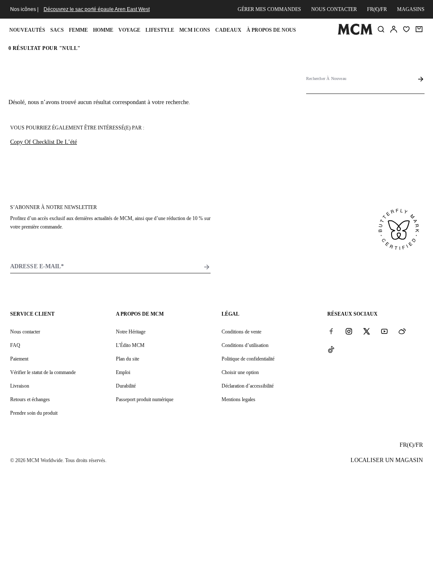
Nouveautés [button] (27, 30)
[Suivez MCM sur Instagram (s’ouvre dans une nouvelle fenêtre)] (349, 331)
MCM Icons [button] (194, 30)
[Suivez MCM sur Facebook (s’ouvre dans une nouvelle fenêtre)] (331, 331)
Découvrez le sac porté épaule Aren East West (97, 9)
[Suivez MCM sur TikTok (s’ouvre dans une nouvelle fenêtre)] (331, 349)
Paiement (19, 359)
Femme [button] (78, 30)
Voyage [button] (129, 30)
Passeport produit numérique (144, 399)
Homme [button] (103, 30)
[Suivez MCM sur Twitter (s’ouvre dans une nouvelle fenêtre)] (366, 331)
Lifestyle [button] (159, 30)
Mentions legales (238, 399)
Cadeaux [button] (228, 30)
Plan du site (127, 359)
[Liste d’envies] (406, 29)
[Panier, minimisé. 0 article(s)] (419, 29)
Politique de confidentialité (248, 359)
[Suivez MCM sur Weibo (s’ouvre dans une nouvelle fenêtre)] (402, 331)
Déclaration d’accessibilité (248, 386)
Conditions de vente (241, 332)
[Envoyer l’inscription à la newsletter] (207, 267)
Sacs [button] (57, 30)
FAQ (15, 345)
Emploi (123, 372)
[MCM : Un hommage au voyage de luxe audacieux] (355, 33)
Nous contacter (334, 9)
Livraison (19, 386)
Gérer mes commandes (269, 9)
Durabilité (126, 386)
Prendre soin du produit (34, 413)
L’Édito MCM (130, 345)
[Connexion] (393, 29)
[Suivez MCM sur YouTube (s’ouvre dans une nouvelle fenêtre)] (384, 331)
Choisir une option (240, 372)
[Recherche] (381, 29)
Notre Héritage (130, 332)
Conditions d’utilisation (245, 345)
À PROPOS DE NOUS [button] (271, 30)
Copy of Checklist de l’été (43, 142)
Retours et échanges (30, 399)
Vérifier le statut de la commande (43, 372)
